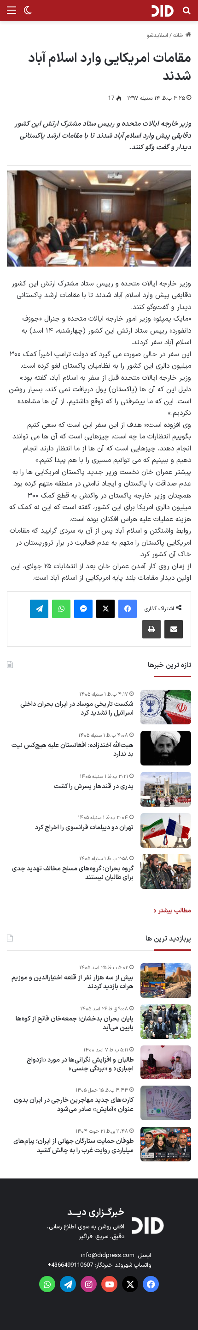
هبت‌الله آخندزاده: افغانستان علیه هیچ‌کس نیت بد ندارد (73, 750)
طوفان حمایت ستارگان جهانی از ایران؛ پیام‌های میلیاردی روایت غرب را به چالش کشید (73, 1146)
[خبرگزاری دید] (162, 10)
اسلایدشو (157, 35)
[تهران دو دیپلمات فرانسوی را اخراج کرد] (165, 830)
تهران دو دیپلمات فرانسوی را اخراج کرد (84, 827)
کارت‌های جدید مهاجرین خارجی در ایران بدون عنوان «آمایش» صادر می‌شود (74, 1105)
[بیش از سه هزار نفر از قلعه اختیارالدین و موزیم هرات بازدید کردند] (165, 980)
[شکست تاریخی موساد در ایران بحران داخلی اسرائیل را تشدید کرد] (165, 707)
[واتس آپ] (61, 609)
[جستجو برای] (186, 14)
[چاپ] (151, 629)
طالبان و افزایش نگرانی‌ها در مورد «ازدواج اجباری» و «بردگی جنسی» (80, 1065)
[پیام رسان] (83, 609)
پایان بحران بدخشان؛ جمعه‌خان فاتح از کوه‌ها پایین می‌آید (75, 1023)
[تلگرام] (39, 609)
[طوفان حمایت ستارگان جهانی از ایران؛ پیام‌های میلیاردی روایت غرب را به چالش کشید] (165, 1144)
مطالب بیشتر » (172, 911)
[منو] (11, 14)
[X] (105, 609)
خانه (179, 35)
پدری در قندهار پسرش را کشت (94, 786)
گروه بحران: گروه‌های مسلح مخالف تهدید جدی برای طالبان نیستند (73, 873)
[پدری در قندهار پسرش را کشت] (165, 789)
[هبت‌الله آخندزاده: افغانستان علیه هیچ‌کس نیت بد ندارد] (165, 748)
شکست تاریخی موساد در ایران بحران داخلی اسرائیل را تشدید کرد (77, 709)
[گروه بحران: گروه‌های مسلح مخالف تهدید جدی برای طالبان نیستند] (165, 871)
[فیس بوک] (127, 609)
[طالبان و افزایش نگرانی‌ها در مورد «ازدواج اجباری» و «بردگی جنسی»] (165, 1062)
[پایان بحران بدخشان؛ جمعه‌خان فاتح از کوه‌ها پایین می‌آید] (165, 1021)
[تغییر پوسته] (27, 14)
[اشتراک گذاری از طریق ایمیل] (173, 629)
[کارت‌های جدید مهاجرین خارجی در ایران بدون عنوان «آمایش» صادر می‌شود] (165, 1103)
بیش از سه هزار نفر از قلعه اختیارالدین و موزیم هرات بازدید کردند (73, 982)
